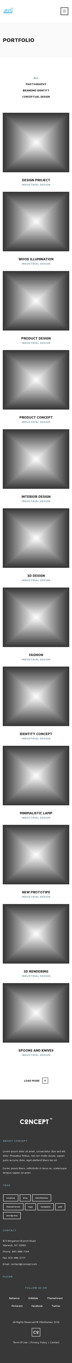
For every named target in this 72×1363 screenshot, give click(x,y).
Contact (54, 1342)
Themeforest (55, 1298)
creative (10, 1197)
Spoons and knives (36, 1050)
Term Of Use (20, 1342)
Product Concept (36, 417)
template (46, 1206)
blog (25, 1197)
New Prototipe (36, 892)
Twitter (56, 1305)
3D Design (36, 576)
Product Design (36, 338)
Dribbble (33, 1298)
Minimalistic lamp (36, 813)
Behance (14, 1298)
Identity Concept (36, 734)
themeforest (13, 1206)
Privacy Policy (38, 1342)
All (36, 77)
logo (30, 1206)
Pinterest (17, 1305)
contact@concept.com (24, 1264)
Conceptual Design (36, 96)
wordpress (12, 1215)
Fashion (36, 655)
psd (60, 1206)
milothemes (41, 1197)
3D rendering (36, 971)
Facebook (37, 1305)
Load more (32, 1080)
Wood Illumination (36, 259)
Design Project (36, 180)
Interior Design (36, 497)
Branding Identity (36, 90)
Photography (36, 84)
